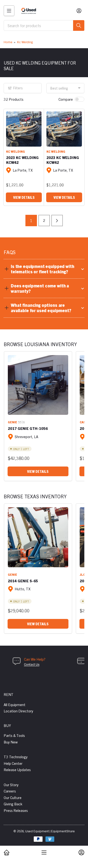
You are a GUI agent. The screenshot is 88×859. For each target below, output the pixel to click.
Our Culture (13, 797)
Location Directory (18, 711)
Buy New (11, 742)
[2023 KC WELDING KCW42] (24, 129)
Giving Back (13, 803)
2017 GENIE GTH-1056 (28, 428)
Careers (10, 791)
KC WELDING (15, 151)
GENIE (12, 422)
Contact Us (31, 664)
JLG (82, 574)
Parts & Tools (14, 735)
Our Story (11, 784)
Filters (18, 88)
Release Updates (17, 769)
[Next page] (57, 220)
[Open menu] (9, 10)
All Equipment (14, 704)
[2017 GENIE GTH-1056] (38, 385)
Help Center (13, 763)
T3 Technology (16, 756)
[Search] (78, 25)
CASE (84, 422)
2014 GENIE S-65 (23, 580)
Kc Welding (25, 42)
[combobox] (44, 25)
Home (8, 42)
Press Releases (16, 810)
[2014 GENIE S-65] (38, 537)
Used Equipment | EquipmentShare (50, 831)
